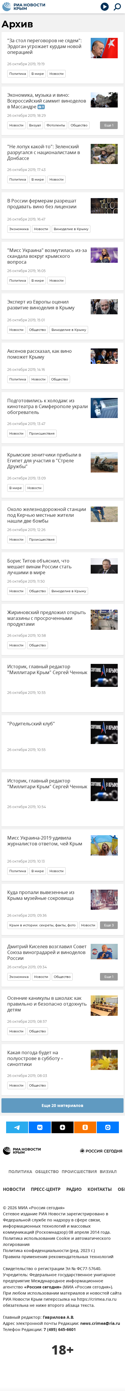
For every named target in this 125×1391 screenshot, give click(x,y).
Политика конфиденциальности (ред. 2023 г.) (49, 1251)
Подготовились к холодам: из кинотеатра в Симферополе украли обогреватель (47, 406)
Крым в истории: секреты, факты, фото (42, 925)
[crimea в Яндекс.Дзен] (62, 1127)
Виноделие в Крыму (71, 229)
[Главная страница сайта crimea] (23, 6)
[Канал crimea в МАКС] (108, 1127)
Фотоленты (56, 125)
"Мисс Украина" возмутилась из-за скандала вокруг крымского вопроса (47, 256)
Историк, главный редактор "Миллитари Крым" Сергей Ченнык (47, 670)
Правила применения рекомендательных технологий (58, 1257)
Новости (56, 74)
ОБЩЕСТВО (47, 1172)
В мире (37, 74)
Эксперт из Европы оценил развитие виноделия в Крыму (40, 305)
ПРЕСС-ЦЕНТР (45, 1190)
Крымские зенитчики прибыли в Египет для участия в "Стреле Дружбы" (44, 461)
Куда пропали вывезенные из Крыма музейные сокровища (40, 895)
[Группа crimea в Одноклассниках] (85, 1127)
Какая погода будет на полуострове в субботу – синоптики (35, 1058)
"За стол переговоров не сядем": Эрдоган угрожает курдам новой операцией (44, 46)
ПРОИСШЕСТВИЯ (79, 1172)
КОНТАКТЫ (100, 1190)
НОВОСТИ (14, 1190)
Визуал (35, 125)
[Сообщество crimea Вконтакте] (40, 1127)
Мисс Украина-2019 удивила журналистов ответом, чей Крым (44, 841)
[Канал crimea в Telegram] (17, 1127)
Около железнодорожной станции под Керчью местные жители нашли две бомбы (46, 515)
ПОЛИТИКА (20, 1172)
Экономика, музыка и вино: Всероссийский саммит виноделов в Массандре (46, 101)
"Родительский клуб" (31, 724)
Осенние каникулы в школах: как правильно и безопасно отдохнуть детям (47, 1004)
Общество (79, 125)
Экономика (18, 229)
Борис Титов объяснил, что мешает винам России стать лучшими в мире (39, 567)
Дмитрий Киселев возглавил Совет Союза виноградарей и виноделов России (47, 952)
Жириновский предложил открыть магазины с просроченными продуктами (46, 618)
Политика (17, 74)
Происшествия (42, 433)
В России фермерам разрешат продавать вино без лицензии (41, 204)
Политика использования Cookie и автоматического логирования (57, 1241)
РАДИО (74, 1190)
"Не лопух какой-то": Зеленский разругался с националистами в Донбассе (43, 152)
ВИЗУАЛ (108, 1172)
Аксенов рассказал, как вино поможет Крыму (39, 354)
